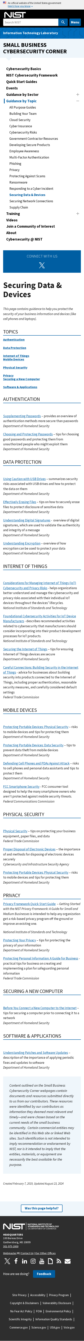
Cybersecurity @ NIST (24, 239)
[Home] (15, 15)
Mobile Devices (13, 359)
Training (13, 213)
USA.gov (55, 1327)
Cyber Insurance (20, 126)
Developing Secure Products (29, 145)
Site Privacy (19, 1295)
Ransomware (18, 182)
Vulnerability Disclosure (57, 1303)
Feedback (44, 1274)
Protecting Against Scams (27, 176)
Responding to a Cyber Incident (31, 188)
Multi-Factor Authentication (29, 157)
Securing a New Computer (21, 379)
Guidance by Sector (22, 94)
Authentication (14, 339)
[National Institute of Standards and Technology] (31, 1226)
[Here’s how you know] (42, 5)
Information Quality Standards (53, 1319)
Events (12, 88)
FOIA (39, 1311)
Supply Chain (18, 207)
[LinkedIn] (24, 1261)
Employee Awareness (24, 151)
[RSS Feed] (59, 1261)
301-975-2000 (10, 1246)
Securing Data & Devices (27, 195)
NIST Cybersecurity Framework (32, 75)
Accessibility (37, 1295)
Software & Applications (20, 387)
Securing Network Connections (31, 201)
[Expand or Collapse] (78, 94)
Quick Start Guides (21, 81)
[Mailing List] (67, 1261)
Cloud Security (19, 120)
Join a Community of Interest (30, 226)
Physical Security (15, 367)
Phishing (15, 163)
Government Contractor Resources (33, 138)
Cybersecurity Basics (23, 68)
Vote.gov (69, 1327)
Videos (12, 220)
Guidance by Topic (21, 101)
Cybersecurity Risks (23, 132)
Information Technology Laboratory (30, 33)
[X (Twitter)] (42, 265)
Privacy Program (59, 1295)
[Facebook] (16, 1261)
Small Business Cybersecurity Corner (35, 48)
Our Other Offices (45, 1253)
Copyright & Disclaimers (24, 1303)
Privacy (14, 170)
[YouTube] (42, 1261)
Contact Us (27, 1253)
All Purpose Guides (22, 107)
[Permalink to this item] (20, 331)
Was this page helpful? (42, 1208)
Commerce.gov (19, 1327)
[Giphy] (50, 1261)
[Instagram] (33, 1261)
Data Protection (14, 348)
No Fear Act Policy (21, 1311)
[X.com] (7, 1261)
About (11, 232)
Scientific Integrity (20, 1319)
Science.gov (38, 1327)
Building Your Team (23, 113)
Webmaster (10, 1253)
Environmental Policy (58, 1311)
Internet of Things (16, 356)
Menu (75, 22)
